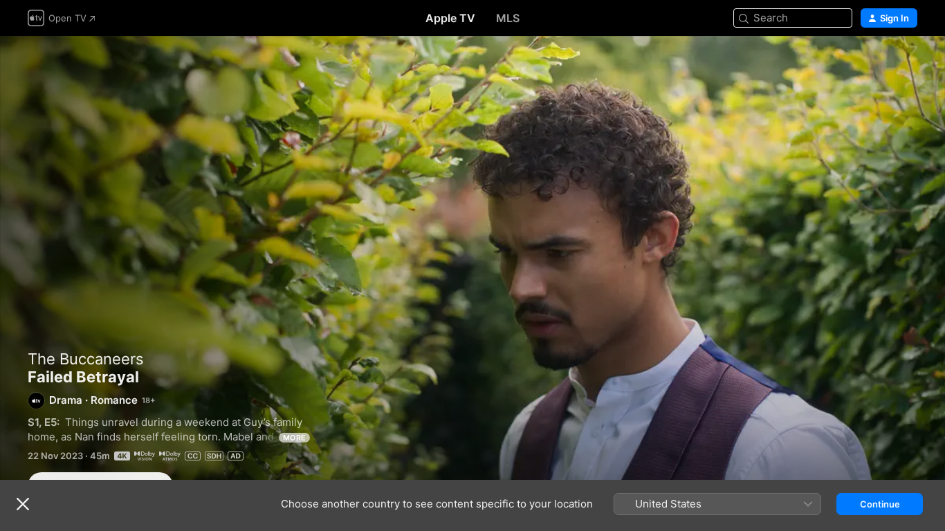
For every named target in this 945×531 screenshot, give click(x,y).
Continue (880, 504)
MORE (294, 437)
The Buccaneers (86, 359)
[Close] (23, 504)
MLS (508, 18)
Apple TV (450, 18)
